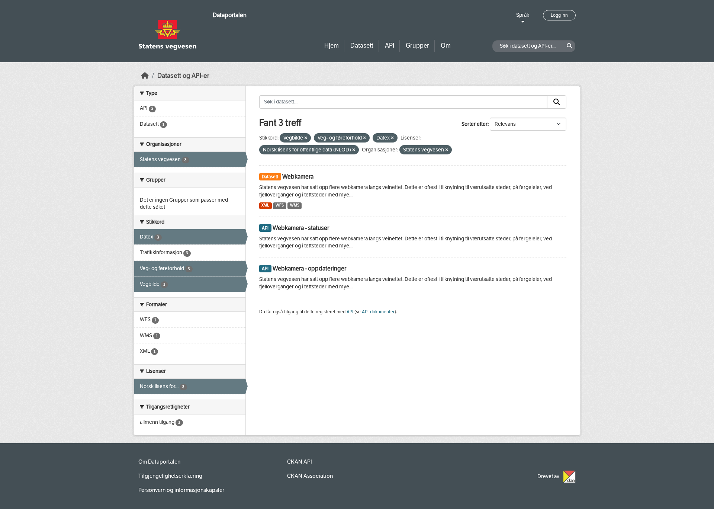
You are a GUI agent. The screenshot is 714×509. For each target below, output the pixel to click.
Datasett (361, 45)
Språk (522, 15)
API (389, 45)
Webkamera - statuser (301, 227)
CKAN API (299, 461)
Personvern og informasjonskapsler (181, 490)
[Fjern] (305, 138)
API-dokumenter (378, 311)
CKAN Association (310, 476)
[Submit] (556, 102)
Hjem (331, 45)
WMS (294, 205)
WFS (280, 205)
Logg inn (559, 15)
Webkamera (297, 176)
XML (265, 205)
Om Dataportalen (159, 461)
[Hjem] (145, 76)
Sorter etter (474, 124)
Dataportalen (230, 15)
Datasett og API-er (183, 76)
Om (446, 45)
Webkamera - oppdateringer (309, 268)
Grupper (417, 45)
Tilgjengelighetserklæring (170, 476)
